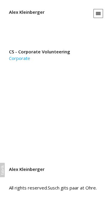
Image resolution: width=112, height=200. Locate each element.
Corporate (19, 58)
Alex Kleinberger (27, 169)
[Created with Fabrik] (2, 170)
